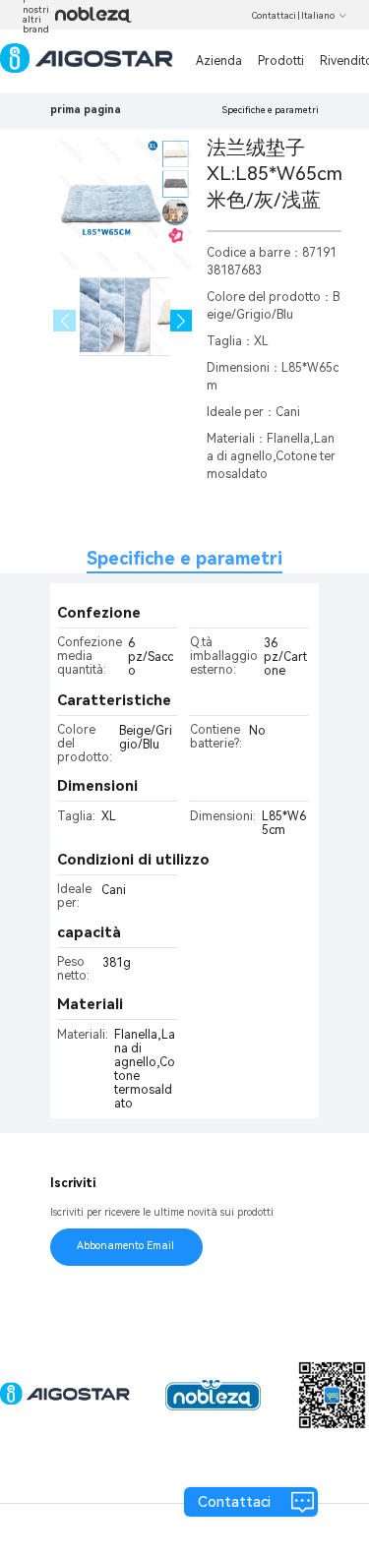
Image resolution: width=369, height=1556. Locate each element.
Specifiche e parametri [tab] (184, 558)
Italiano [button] (318, 16)
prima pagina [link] (85, 109)
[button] (181, 321)
